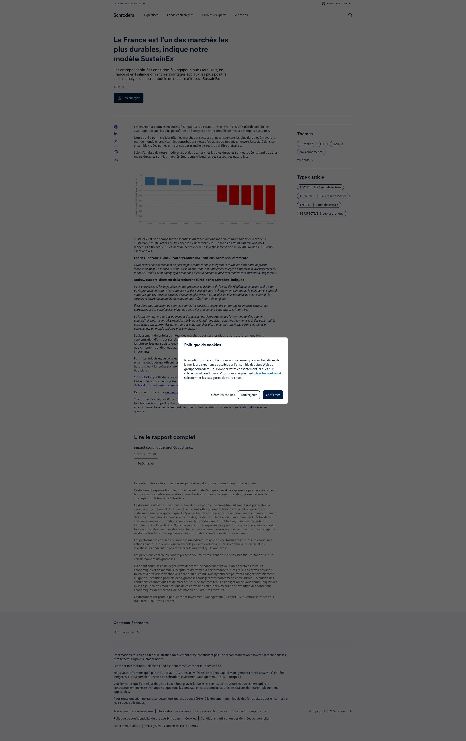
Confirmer (273, 395)
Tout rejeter (249, 395)
